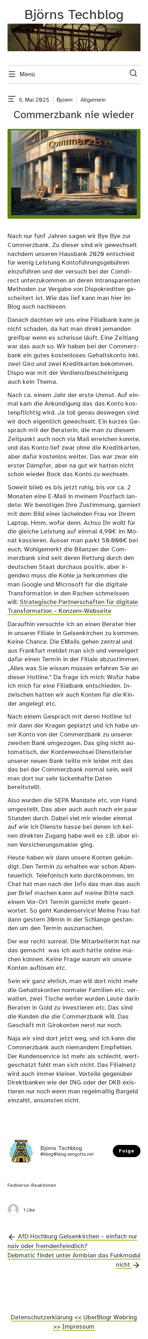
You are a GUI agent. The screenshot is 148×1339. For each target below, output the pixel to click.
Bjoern (65, 100)
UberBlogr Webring (110, 1317)
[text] (12, 100)
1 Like (29, 1210)
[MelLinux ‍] (13, 1210)
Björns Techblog (74, 15)
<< (78, 1317)
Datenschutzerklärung (42, 1317)
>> (56, 1327)
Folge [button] (126, 1151)
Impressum (78, 1327)
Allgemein (93, 100)
